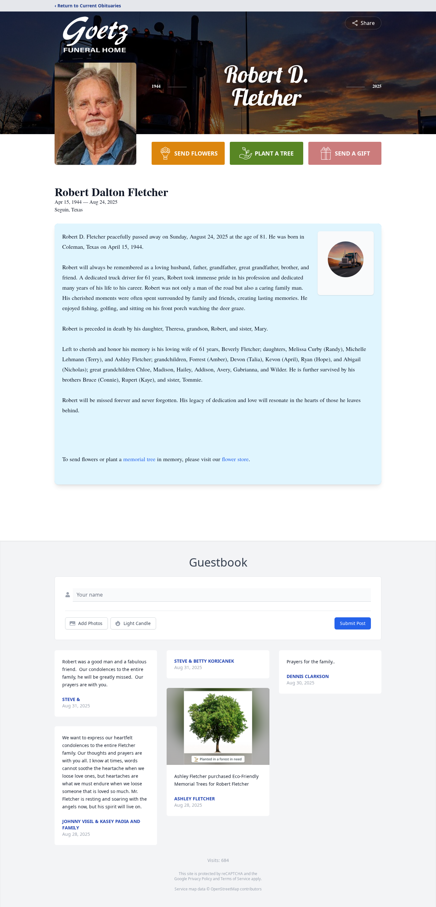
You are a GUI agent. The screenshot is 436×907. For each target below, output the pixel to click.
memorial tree (139, 459)
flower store (235, 459)
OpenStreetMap (225, 889)
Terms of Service (235, 878)
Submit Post (352, 623)
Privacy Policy (200, 878)
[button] (218, 726)
